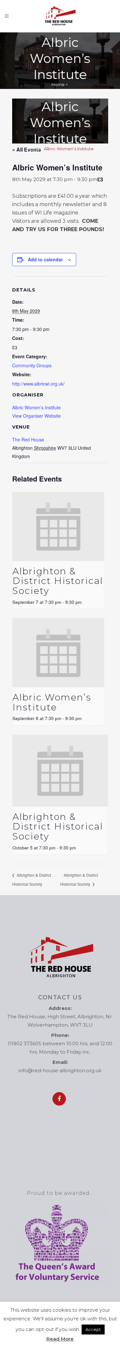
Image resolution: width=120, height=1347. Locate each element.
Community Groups (32, 365)
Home (58, 84)
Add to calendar (45, 259)
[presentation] (58, 526)
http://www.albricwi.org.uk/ (38, 383)
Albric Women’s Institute (36, 407)
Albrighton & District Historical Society (57, 581)
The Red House (28, 439)
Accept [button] (93, 1329)
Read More (60, 1339)
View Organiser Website (36, 416)
